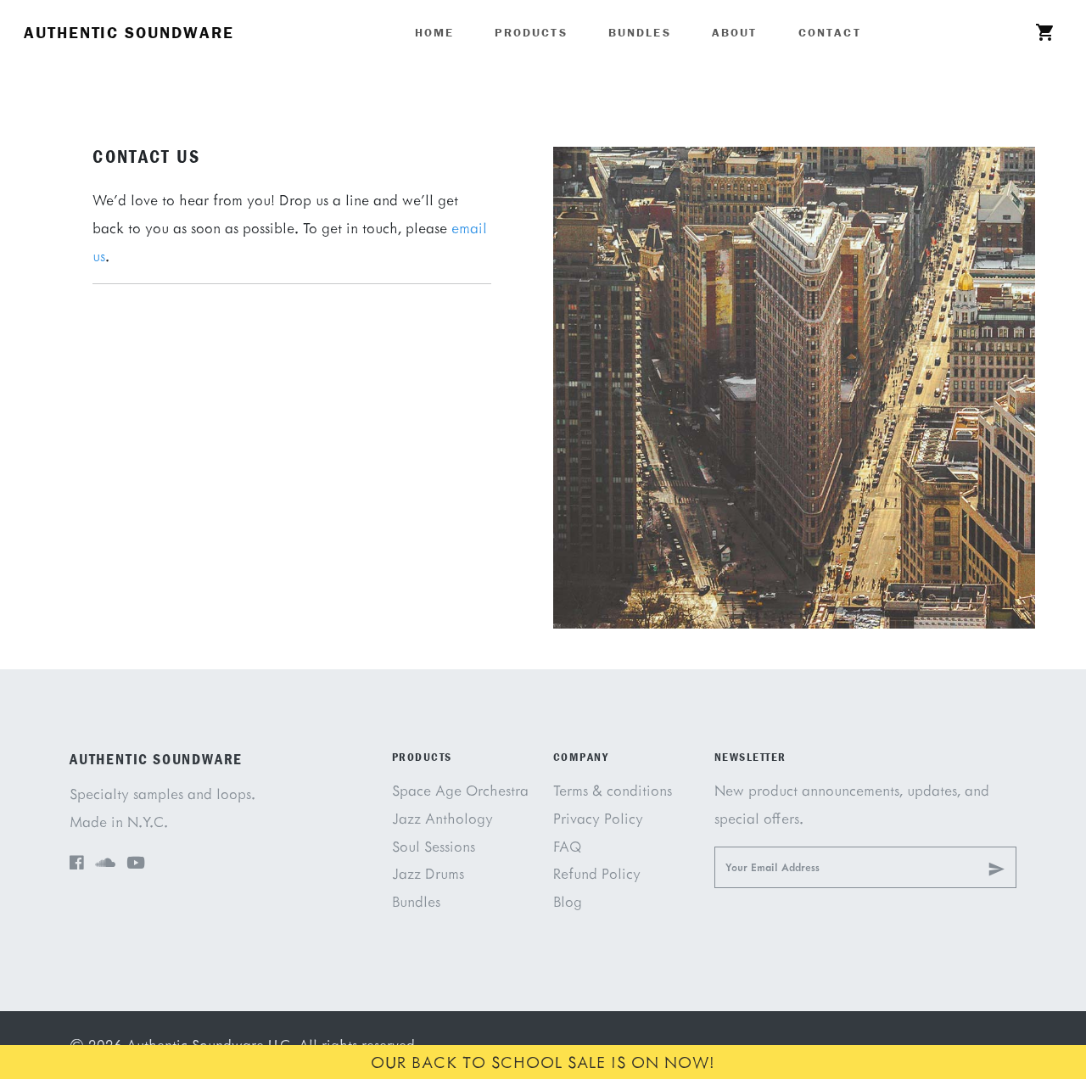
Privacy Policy (598, 818)
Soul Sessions (433, 846)
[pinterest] (105, 863)
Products (531, 32)
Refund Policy (597, 873)
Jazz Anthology (442, 818)
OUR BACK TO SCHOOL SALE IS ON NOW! (543, 1061)
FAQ (567, 846)
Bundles (639, 32)
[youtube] (135, 863)
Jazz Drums (428, 873)
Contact (829, 32)
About (735, 32)
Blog (567, 901)
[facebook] (77, 863)
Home (435, 32)
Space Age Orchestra (460, 790)
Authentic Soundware (128, 32)
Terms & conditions (612, 790)
